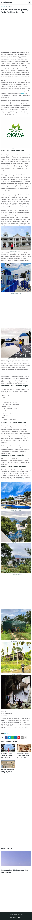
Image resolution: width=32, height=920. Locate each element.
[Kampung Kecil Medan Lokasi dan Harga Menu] (16, 858)
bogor (22, 93)
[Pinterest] (18, 737)
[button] (1, 2)
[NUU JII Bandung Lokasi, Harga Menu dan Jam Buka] (8, 748)
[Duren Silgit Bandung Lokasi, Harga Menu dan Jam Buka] (24, 748)
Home (10, 917)
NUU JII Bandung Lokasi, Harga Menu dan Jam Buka (7, 755)
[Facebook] (6, 737)
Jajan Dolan (7, 2)
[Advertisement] (16, 33)
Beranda (3, 6)
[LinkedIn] (15, 737)
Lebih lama (27, 811)
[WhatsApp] (12, 737)
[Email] (22, 737)
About (14, 917)
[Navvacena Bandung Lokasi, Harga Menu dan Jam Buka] (8, 764)
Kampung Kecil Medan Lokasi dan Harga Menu (14, 871)
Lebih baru (4, 811)
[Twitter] (9, 737)
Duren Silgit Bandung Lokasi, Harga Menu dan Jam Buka (23, 755)
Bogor (2, 102)
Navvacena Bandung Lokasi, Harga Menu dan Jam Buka (7, 771)
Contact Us (20, 917)
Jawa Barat (9, 6)
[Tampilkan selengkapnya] (25, 737)
